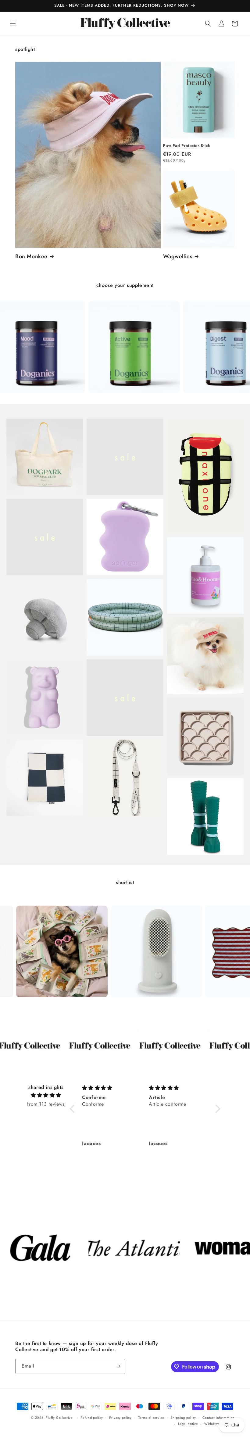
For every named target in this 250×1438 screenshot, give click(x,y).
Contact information (218, 1417)
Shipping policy (183, 1417)
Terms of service (151, 1417)
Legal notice (188, 1423)
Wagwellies (177, 256)
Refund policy (91, 1417)
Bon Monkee (31, 256)
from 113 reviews (46, 1104)
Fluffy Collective (59, 1417)
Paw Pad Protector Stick (186, 145)
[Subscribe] (118, 1366)
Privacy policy (120, 1417)
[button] (13, 23)
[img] (46, 1095)
